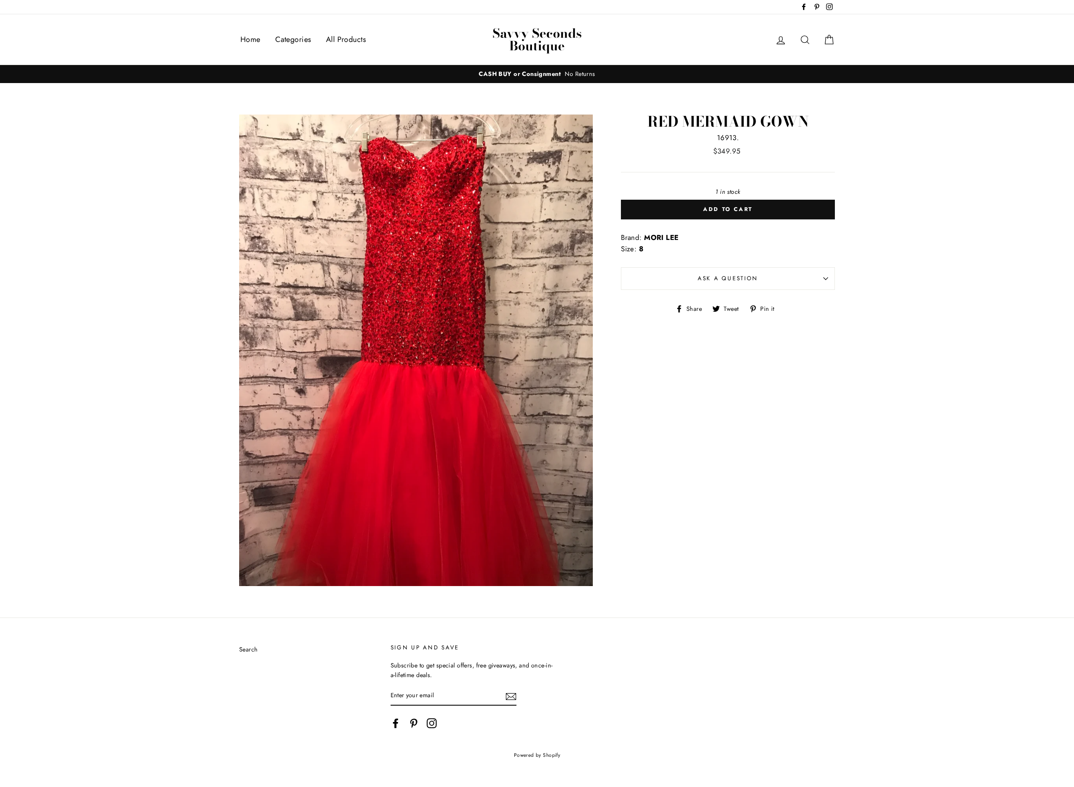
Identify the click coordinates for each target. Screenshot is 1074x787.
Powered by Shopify (537, 754)
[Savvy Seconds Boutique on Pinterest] (414, 723)
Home (250, 39)
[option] (537, 74)
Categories (293, 39)
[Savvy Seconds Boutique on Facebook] (396, 723)
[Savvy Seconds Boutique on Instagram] (432, 723)
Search (248, 649)
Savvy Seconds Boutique (537, 39)
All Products (346, 39)
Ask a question (728, 278)
